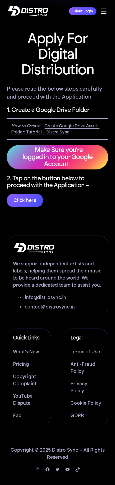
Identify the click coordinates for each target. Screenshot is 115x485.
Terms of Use (85, 352)
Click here (25, 200)
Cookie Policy (85, 403)
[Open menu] (103, 11)
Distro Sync (65, 450)
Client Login (83, 11)
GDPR (77, 415)
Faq (17, 415)
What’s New (26, 352)
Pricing (21, 364)
